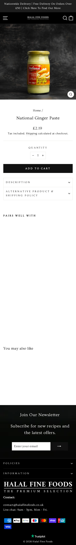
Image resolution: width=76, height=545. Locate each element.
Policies (11, 463)
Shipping (31, 133)
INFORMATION (16, 473)
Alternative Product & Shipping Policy (30, 193)
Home (37, 110)
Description (18, 182)
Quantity (38, 147)
